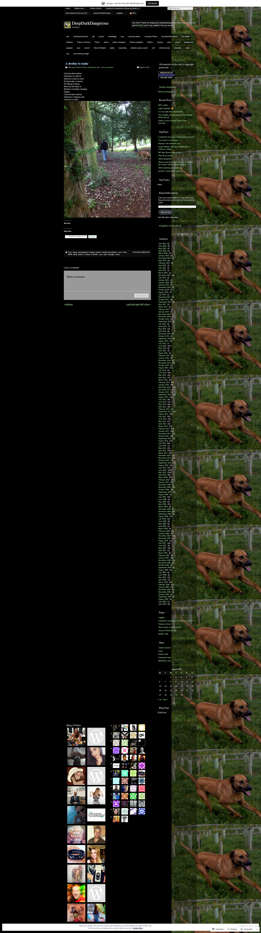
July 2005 (162, 602)
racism (87, 48)
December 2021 (164, 275)
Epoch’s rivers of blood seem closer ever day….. (172, 122)
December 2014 (164, 360)
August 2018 (163, 292)
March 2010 (163, 477)
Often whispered (164, 159)
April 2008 (162, 526)
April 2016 (162, 331)
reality (112, 48)
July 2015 (162, 343)
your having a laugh (81, 54)
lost (120, 252)
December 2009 (164, 485)
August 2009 (163, 494)
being (75, 252)
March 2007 (163, 553)
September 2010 (164, 463)
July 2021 (162, 278)
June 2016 (162, 326)
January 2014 (163, 385)
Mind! (70, 254)
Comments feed (141, 252)
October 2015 (163, 336)
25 (187, 691)
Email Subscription (168, 192)
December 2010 (164, 455)
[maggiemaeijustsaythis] (96, 854)
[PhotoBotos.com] (76, 893)
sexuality (177, 48)
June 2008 (162, 521)
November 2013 (164, 390)
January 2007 (163, 558)
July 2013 (162, 399)
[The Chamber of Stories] (96, 795)
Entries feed (163, 654)
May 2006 (162, 577)
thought (111, 254)
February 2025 (164, 263)
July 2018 (162, 295)
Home (68, 8)
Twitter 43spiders (167, 87)
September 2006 (164, 567)
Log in (160, 651)
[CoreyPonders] (96, 834)
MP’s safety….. (164, 105)
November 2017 (164, 297)
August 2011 (163, 441)
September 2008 (164, 514)
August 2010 (163, 465)
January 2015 (163, 358)
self (153, 48)
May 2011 (162, 448)
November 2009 (164, 487)
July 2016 (162, 324)
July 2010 (162, 468)
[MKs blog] (96, 815)
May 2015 (162, 348)
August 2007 (163, 541)
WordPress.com (164, 661)
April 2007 (162, 550)
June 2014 (162, 373)
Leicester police (134, 36)
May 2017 (162, 304)
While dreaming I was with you (170, 168)
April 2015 (162, 351)
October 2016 (163, 319)
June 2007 (162, 546)
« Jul (159, 699)
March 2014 (163, 380)
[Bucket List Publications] (76, 815)
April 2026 (162, 251)
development (83, 252)
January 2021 (163, 280)
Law (122, 36)
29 (171, 695)
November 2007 (164, 538)
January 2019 (163, 285)
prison (177, 42)
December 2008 (164, 509)
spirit (105, 254)
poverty (160, 42)
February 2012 (164, 429)
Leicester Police (151, 36)
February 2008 (164, 531)
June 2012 (162, 419)
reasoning (122, 48)
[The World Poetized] (96, 912)
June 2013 (162, 402)
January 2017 (163, 312)
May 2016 (162, 329)
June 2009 (162, 499)
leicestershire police (169, 36)
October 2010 (163, 460)
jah (93, 36)
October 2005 (163, 594)
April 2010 (162, 475)
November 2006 (164, 563)
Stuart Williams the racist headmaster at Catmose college (174, 148)
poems (81, 254)
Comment (141, 295)
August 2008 (163, 516)
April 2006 (162, 580)
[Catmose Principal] (76, 795)
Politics (150, 42)
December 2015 (164, 334)
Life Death (185, 36)
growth (98, 252)
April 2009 (162, 504)
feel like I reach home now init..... (171, 171)
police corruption (119, 42)
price (169, 42)
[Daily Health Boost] (76, 873)
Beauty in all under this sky (169, 143)
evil (67, 36)
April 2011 (162, 451)
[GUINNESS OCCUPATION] (96, 736)
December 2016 (164, 314)
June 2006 (162, 575)
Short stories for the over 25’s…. (77, 13)
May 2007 (162, 548)
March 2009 (163, 507)
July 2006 (162, 572)
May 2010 (162, 472)
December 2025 (164, 258)
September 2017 (164, 302)
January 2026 (163, 256)
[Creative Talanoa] (76, 834)
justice (101, 36)
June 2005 (162, 604)
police (106, 42)
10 (182, 682)
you (67, 54)
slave (188, 48)
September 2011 (164, 438)
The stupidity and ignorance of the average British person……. (175, 116)
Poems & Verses (84, 42)
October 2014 (163, 365)
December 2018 (164, 287)
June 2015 (162, 346)
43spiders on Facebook (170, 225)
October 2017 (163, 300)
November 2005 (164, 592)
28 (166, 695)
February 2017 (164, 309)
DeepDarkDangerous (90, 23)
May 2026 (162, 248)
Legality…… (121, 13)
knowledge (112, 36)
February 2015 (164, 356)
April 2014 (162, 378)
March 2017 (163, 307)
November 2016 (164, 317)
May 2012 (162, 421)
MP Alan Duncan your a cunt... (170, 152)
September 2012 (164, 412)
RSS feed (143, 25)
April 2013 (162, 407)
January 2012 (163, 431)
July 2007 (162, 543)
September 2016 (164, 321)
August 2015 (163, 341)
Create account (164, 648)
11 (187, 682)
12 (192, 682)
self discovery (164, 48)
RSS (134, 13)
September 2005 (164, 597)
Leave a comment (107, 67)
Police (97, 42)
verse (117, 254)
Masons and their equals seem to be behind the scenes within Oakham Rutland (175, 163)
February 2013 (164, 409)
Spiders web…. (80, 8)
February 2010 (164, 480)
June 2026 (162, 246)
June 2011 (162, 446)
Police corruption (136, 42)
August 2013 (163, 397)
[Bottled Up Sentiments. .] (76, 912)
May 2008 (162, 524)
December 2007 (164, 536)
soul (100, 254)
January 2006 (163, 587)
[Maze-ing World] (96, 893)
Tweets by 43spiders (166, 92)
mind (124, 252)
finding (91, 252)
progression (188, 42)
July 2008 (162, 519)
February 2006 (164, 585)
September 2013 (164, 395)
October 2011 (163, 436)
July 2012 (162, 416)
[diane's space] (96, 776)
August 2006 (163, 570)
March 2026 (163, 253)
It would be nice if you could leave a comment (176, 137)
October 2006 (163, 565)
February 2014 (164, 382)
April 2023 (162, 265)
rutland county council (139, 48)
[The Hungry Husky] (76, 736)
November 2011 (164, 434)
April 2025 (162, 261)
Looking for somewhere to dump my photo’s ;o (123, 8)
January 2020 (163, 283)
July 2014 (162, 370)
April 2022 (162, 270)
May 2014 (162, 375)
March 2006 (163, 582)
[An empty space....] (76, 854)
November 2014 (164, 363)
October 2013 (163, 392)
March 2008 (163, 529)
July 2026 (162, 244)
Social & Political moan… (103, 13)
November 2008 (164, 511)
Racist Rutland (99, 48)
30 (176, 695)
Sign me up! (165, 212)
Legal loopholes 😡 (165, 108)
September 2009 (164, 492)
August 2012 (163, 414)
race (78, 48)
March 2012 (163, 426)
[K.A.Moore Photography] (96, 873)
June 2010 (162, 470)
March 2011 (162, 453)
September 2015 (164, 339)
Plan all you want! (165, 156)
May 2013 (162, 404)
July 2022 (162, 268)
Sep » (165, 699)
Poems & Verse (95, 8)
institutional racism (80, 36)
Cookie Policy (138, 928)
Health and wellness (110, 252)
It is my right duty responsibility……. (172, 112)
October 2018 (163, 290)
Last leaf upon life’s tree (137, 304)
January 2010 (163, 482)
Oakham (69, 42)
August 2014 (163, 368)
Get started (152, 3)
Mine (75, 254)
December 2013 (164, 387)
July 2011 (162, 443)
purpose (69, 48)
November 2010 (164, 458)
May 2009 (162, 502)
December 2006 (164, 560)
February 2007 (164, 555)
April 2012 (162, 424)
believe (69, 304)
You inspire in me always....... (170, 140)
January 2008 (163, 534)
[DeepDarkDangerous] (76, 756)
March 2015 (163, 353)
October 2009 (163, 490)
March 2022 (163, 273)
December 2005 (164, 590)
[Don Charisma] (76, 776)
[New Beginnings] (96, 756)
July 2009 (162, 497)
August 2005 (163, 599)
